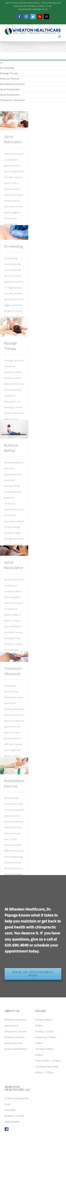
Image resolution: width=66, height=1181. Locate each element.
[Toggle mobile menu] (59, 36)
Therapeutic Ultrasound (12, 100)
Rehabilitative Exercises (12, 84)
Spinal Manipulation (10, 89)
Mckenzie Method (9, 78)
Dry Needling (7, 68)
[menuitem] (33, 62)
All (1, 62)
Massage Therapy (9, 73)
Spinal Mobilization (10, 94)
